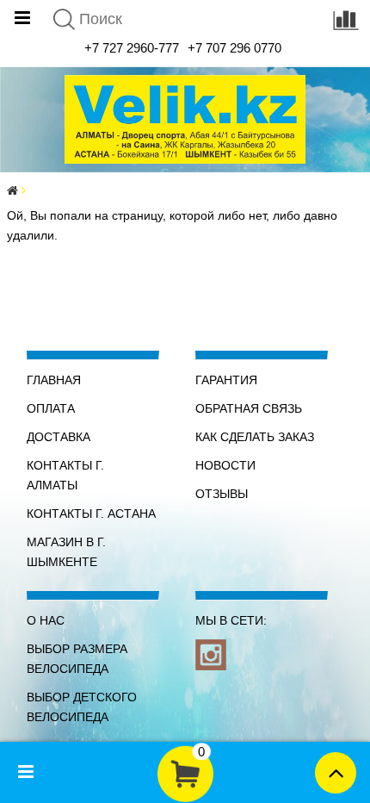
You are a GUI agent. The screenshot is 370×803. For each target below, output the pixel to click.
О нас (46, 620)
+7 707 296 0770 (234, 47)
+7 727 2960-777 (131, 47)
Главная (54, 380)
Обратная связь (248, 408)
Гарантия (226, 380)
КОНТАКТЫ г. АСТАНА (91, 513)
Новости (225, 465)
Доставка (58, 437)
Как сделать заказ (254, 437)
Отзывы (221, 494)
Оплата (51, 408)
